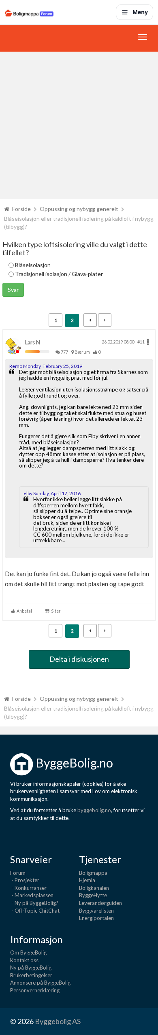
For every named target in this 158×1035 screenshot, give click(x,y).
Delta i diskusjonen (79, 658)
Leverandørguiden (100, 903)
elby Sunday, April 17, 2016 (52, 493)
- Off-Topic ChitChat (35, 910)
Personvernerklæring (35, 990)
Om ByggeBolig (28, 952)
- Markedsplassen (31, 895)
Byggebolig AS (58, 1021)
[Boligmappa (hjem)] (29, 12)
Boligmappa (93, 873)
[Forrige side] (90, 320)
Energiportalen (96, 918)
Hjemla (87, 880)
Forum (18, 873)
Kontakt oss (24, 960)
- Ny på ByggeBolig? (34, 903)
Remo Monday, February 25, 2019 (45, 366)
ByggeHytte (93, 895)
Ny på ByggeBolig (30, 967)
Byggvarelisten (96, 910)
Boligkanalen (94, 888)
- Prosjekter (24, 880)
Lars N (32, 342)
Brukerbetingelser (31, 975)
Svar (13, 289)
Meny (140, 12)
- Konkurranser (28, 888)
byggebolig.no (94, 810)
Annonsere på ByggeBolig (40, 982)
